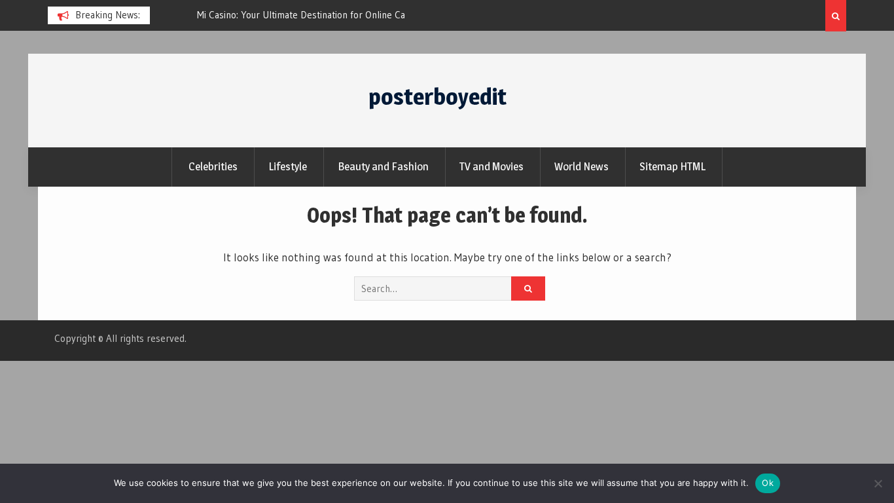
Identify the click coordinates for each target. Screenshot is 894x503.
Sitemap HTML (672, 166)
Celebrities (213, 166)
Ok (768, 482)
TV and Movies (491, 166)
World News (581, 166)
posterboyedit (437, 97)
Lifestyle (287, 166)
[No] (877, 483)
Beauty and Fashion (383, 166)
